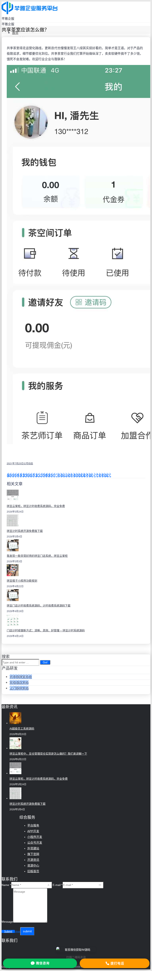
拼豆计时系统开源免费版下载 (25, 530)
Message (7, 921)
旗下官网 (33, 854)
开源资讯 (33, 859)
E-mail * (57, 884)
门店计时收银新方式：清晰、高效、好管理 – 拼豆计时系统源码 (46, 630)
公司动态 (28, 463)
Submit (8, 931)
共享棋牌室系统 (21, 676)
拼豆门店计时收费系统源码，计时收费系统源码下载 (38, 605)
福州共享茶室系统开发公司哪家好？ (32, 475)
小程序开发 (34, 837)
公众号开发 (34, 842)
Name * (6, 884)
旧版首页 (33, 871)
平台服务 (33, 825)
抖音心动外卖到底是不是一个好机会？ (84, 475)
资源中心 (33, 865)
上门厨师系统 (19, 688)
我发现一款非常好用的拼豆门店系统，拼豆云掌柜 (37, 555)
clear (17, 931)
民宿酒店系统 (19, 682)
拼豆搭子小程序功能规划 (22, 580)
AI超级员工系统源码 (22, 728)
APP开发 (33, 831)
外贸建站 (33, 848)
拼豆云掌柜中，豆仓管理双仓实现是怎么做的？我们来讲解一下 (48, 753)
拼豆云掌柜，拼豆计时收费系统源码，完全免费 (36, 506)
